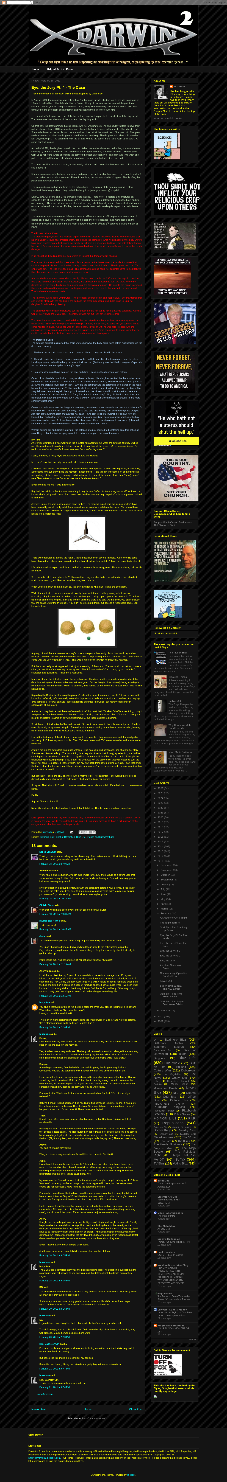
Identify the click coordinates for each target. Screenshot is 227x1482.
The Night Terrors (170, 922)
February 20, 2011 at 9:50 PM (54, 1337)
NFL (175, 1092)
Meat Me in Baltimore (180, 752)
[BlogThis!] (83, 832)
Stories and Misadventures (100, 837)
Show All (192, 1339)
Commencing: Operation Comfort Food (173, 975)
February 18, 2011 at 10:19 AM (55, 898)
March (164, 908)
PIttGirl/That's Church (169, 1103)
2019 (161, 822)
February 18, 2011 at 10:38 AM (55, 914)
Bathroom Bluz (163, 1050)
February (166, 913)
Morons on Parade (165, 1088)
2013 (161, 851)
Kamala (158, 1084)
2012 (161, 856)
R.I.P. (192, 1118)
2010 (161, 1016)
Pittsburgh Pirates (164, 1110)
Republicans (173, 1123)
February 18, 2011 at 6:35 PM (54, 1255)
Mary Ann (44, 1002)
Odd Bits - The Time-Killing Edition (171, 995)
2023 (161, 802)
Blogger (131, 1474)
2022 (161, 807)
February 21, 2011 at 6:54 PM (54, 1387)
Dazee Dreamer (47, 852)
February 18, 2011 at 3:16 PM (54, 1027)
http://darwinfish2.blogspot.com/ (44, 1457)
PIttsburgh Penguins (169, 1106)
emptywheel (164, 1293)
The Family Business (168, 1144)
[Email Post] (71, 832)
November (167, 870)
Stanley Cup (166, 1134)
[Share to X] (87, 832)
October (165, 874)
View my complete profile (168, 118)
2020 (161, 817)
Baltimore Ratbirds (169, 1046)
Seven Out (166, 980)
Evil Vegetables (172, 1074)
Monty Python (179, 1083)
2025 (161, 793)
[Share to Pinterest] (94, 832)
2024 (161, 798)
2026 (161, 788)
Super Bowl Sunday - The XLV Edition (172, 987)
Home (35, 69)
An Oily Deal (163, 1229)
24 (155, 1040)
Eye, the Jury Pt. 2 (170, 955)
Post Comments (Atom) (94, 1418)
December (167, 865)
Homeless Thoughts (178, 1081)
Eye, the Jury (167, 960)
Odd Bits (169, 1096)
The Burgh (184, 1140)
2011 (161, 861)
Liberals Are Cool (167, 1196)
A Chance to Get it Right (173, 917)
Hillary (157, 1081)
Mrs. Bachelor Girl (49, 1344)
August (165, 884)
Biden (182, 1054)
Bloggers (159, 1058)
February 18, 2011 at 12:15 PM (55, 996)
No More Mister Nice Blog (172, 1265)
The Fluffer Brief (177, 652)
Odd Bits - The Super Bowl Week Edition (172, 1003)
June (164, 894)
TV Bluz (159, 1163)
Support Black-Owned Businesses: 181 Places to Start (173, 524)
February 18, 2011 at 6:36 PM (54, 1280)
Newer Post (38, 1409)
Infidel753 (163, 1180)
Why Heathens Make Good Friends (180, 726)
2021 (161, 812)
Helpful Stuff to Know (60, 69)
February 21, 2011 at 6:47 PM (54, 1368)
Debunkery (188, 1070)
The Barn (165, 1140)
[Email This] (80, 832)
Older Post (135, 1409)
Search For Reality (181, 1127)
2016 (161, 836)
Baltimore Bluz (47, 837)
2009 (161, 1021)
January (165, 1010)
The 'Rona (189, 1137)
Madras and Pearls (49, 920)
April (163, 903)
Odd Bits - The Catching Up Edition (173, 929)
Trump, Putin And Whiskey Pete (173, 1241)
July (163, 889)
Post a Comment (44, 1394)
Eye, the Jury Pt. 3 (170, 950)
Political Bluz (165, 1118)
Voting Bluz (180, 1163)
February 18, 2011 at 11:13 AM (55, 964)
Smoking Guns (187, 1130)
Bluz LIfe (80, 837)
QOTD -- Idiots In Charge (170, 1255)
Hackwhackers (166, 1252)
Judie (42, 936)
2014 (161, 846)
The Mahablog (166, 1226)
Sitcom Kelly (162, 1130)
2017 (161, 831)
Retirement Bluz (161, 1127)
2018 (161, 827)
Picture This (179, 1100)
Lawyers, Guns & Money (172, 1309)
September (167, 879)
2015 (161, 841)
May (163, 899)
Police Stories (182, 1114)
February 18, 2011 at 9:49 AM (54, 864)
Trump (179, 1159)
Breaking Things (177, 676)
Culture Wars (163, 1070)
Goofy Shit (179, 1077)
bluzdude (44, 1034)
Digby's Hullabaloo (168, 1238)
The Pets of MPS (166, 1215)
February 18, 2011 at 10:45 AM (55, 929)
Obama (191, 1092)
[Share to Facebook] (90, 832)
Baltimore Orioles (168, 1043)
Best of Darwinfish (65, 837)
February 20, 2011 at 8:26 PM (54, 1308)
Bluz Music (172, 1063)
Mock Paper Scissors (170, 1212)
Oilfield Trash (46, 905)
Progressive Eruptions (170, 1325)
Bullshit (181, 1067)
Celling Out (174, 701)
